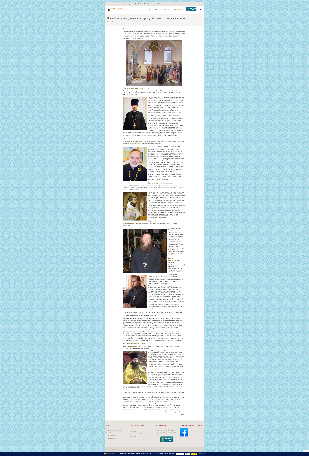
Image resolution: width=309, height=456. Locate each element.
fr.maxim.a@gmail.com (155, 4)
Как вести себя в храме (140, 434)
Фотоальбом (112, 438)
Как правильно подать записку (142, 439)
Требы (134, 436)
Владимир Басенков (179, 412)
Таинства (135, 429)
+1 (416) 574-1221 (141, 4)
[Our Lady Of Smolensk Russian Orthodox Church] (116, 9)
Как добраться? (112, 435)
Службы (135, 431)
